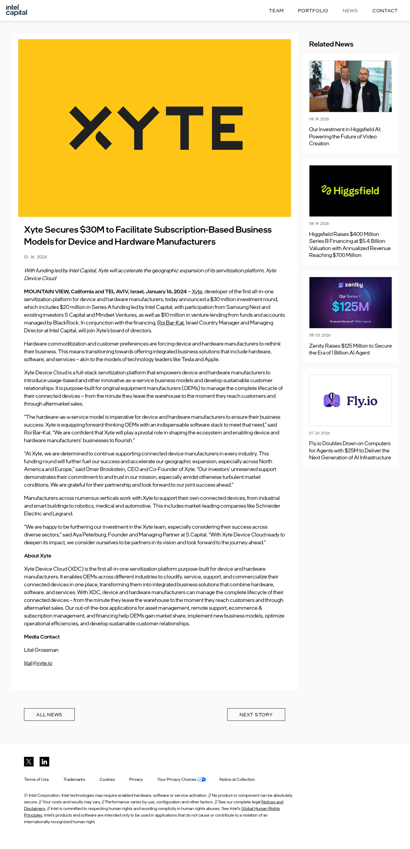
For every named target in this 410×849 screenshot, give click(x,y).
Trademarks (74, 779)
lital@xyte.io (38, 663)
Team (276, 11)
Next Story (256, 715)
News (350, 11)
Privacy (136, 779)
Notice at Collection (237, 779)
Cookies (107, 779)
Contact (385, 11)
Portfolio (313, 11)
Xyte (197, 291)
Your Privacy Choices (177, 779)
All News (49, 715)
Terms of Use (36, 779)
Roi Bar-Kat (170, 322)
